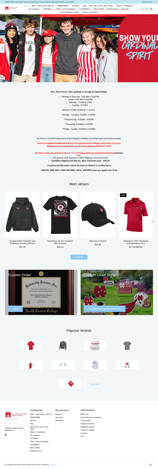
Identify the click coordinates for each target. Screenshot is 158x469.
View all (79, 257)
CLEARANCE (34, 445)
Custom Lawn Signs (90, 12)
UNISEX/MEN (35, 417)
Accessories (35, 435)
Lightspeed (52, 465)
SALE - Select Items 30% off (43, 6)
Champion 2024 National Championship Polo (136, 242)
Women (33, 421)
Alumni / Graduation (37, 432)
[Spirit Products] (127, 365)
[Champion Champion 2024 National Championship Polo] (135, 215)
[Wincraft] (69, 384)
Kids (84, 6)
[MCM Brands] (30, 365)
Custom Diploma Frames (69, 12)
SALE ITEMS (99, 9)
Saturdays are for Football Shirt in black (60, 242)
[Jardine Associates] (95, 346)
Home (26, 6)
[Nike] (95, 365)
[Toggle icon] (142, 9)
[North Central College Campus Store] (11, 9)
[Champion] (62, 346)
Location (84, 433)
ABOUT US (85, 414)
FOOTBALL (34, 438)
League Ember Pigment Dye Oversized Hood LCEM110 (22, 242)
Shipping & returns (87, 427)
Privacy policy (86, 421)
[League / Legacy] (127, 346)
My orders (59, 417)
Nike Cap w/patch (97, 241)
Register (58, 414)
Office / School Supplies (39, 442)
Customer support (87, 430)
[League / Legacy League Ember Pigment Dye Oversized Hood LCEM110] (22, 215)
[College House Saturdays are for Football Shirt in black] (60, 215)
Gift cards (125, 9)
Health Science (112, 9)
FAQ (82, 436)
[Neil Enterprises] (62, 365)
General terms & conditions (91, 417)
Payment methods (88, 424)
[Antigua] (30, 346)
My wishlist (59, 421)
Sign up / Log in (147, 2)
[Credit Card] (150, 465)
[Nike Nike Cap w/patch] (98, 215)
